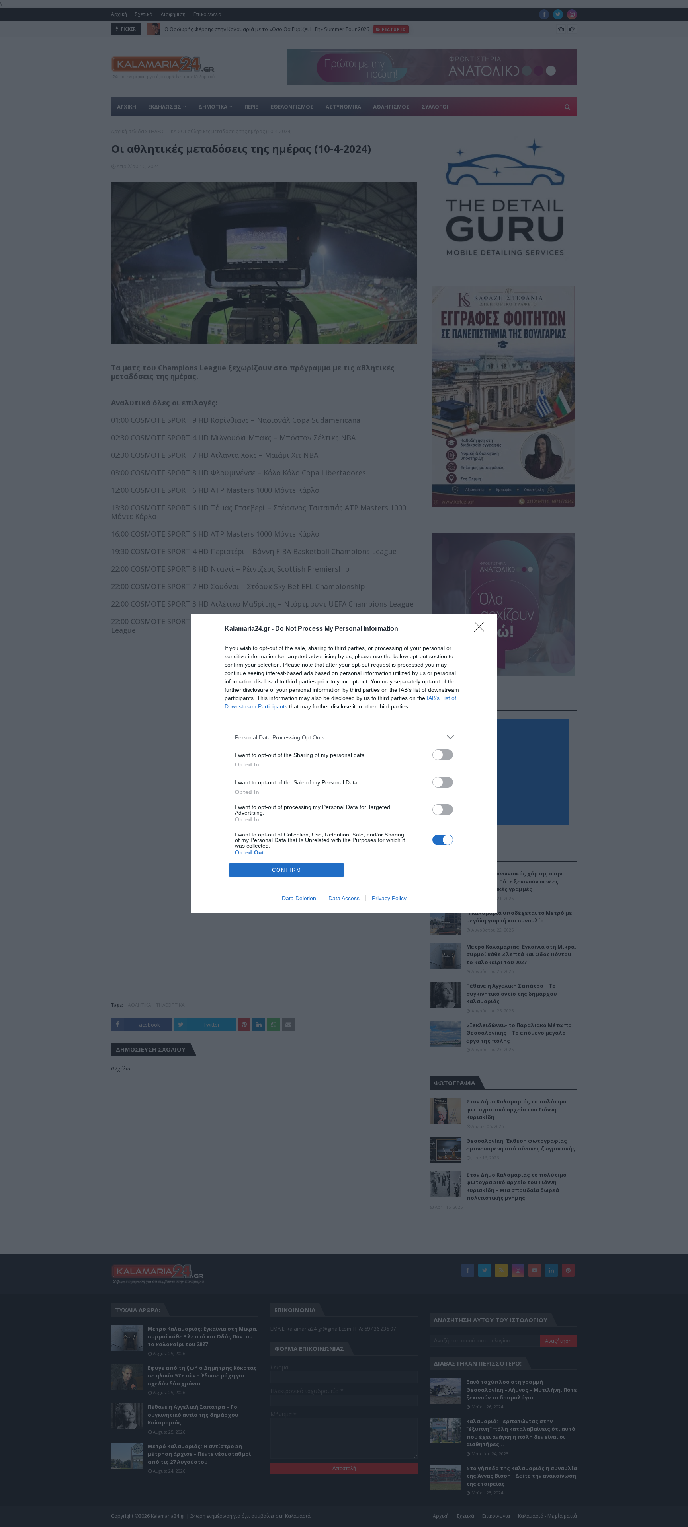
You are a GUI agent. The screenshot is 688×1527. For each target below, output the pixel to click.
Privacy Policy (389, 898)
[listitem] (344, 737)
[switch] (442, 754)
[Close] (481, 629)
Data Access (344, 898)
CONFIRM (286, 870)
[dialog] (344, 763)
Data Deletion (299, 898)
